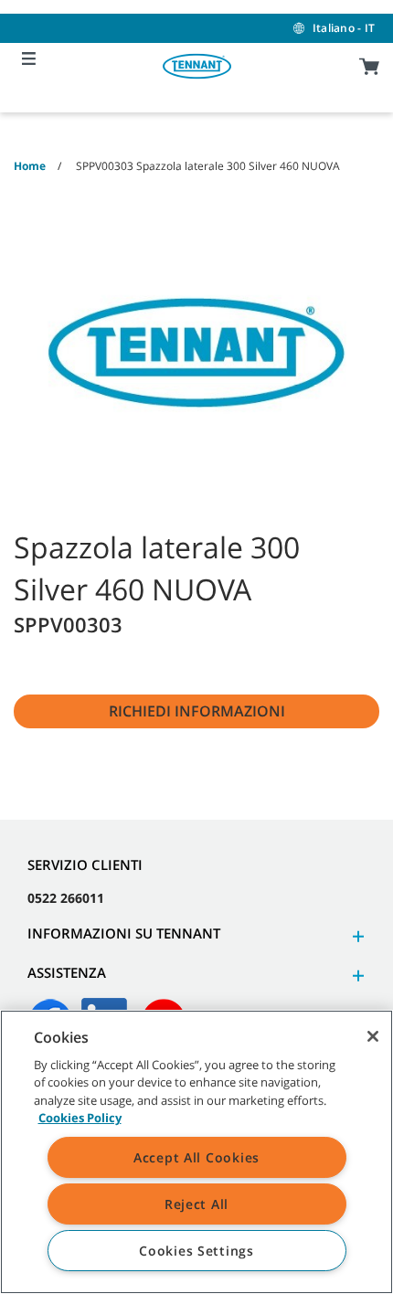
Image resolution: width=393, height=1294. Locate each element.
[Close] (373, 1036)
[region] (196, 1152)
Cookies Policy (80, 1117)
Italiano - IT (344, 28)
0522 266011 (65, 898)
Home (30, 166)
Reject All (196, 1204)
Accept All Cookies (196, 1157)
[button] (355, 936)
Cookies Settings (196, 1250)
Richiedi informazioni (197, 711)
